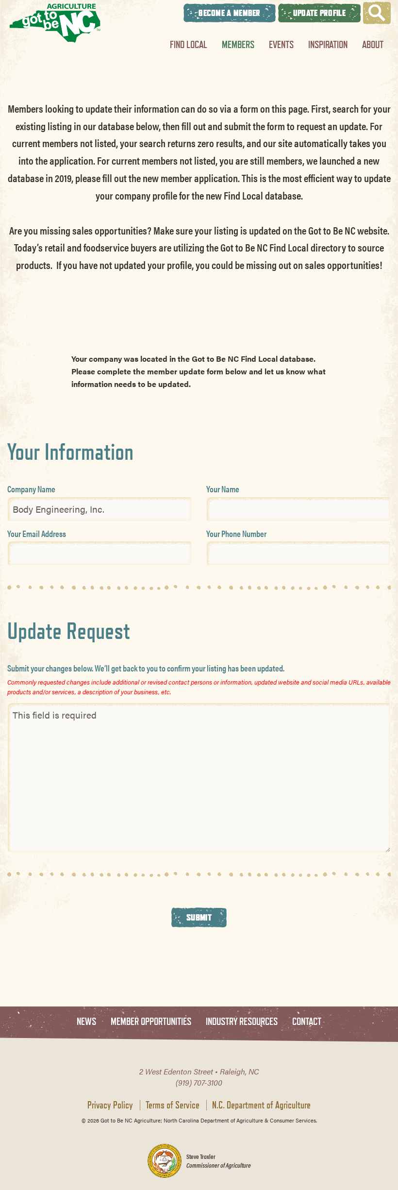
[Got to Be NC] (55, 23)
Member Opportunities (151, 1022)
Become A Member (230, 13)
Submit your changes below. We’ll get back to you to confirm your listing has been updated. (145, 668)
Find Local (188, 44)
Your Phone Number (236, 533)
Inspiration (328, 44)
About (372, 44)
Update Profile (319, 13)
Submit (199, 917)
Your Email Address (36, 533)
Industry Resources (242, 1022)
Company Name (31, 489)
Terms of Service (172, 1105)
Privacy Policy (110, 1105)
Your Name (222, 489)
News (86, 1022)
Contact (306, 1022)
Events (281, 44)
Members (238, 44)
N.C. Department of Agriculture (261, 1105)
